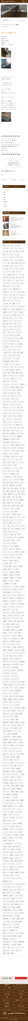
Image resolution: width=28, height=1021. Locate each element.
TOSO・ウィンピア (12, 889)
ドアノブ (4, 551)
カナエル (4, 462)
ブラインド (8, 774)
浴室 (16, 265)
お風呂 (4, 950)
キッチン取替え (15, 586)
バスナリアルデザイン (17, 419)
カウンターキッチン (6, 678)
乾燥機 (4, 245)
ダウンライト (14, 635)
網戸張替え (10, 742)
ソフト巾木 (8, 808)
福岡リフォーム (20, 514)
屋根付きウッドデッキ (7, 924)
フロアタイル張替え (6, 647)
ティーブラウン (15, 468)
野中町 (9, 505)
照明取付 (19, 635)
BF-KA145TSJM (12, 341)
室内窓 (8, 430)
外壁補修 (18, 918)
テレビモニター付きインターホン (9, 884)
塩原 (12, 546)
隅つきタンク (11, 615)
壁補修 (9, 733)
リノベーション (14, 652)
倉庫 (13, 251)
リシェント (17, 875)
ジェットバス (5, 855)
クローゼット (21, 367)
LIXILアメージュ (18, 826)
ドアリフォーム (17, 283)
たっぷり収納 (14, 589)
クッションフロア (15, 338)
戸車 (17, 456)
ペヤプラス (19, 326)
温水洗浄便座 (12, 473)
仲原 (15, 491)
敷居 (18, 407)
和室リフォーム (6, 869)
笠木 (8, 335)
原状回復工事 (8, 794)
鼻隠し (7, 517)
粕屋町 (11, 491)
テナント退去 (12, 878)
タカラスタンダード (19, 257)
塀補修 (16, 860)
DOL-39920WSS (6, 875)
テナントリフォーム (6, 652)
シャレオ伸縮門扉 (6, 629)
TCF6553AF (20, 476)
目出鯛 (4, 540)
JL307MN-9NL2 (12, 439)
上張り (15, 320)
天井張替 (4, 372)
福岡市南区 (16, 546)
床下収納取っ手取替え (7, 910)
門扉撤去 (10, 684)
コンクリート (5, 427)
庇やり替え (11, 829)
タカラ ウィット (19, 817)
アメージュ (19, 808)
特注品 (20, 728)
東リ (4, 419)
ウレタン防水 (5, 563)
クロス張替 (5, 352)
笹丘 (13, 494)
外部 (4, 277)
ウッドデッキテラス (16, 684)
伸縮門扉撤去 (9, 730)
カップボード (19, 523)
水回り (2, 174)
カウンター (11, 248)
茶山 (19, 482)
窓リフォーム (5, 329)
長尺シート (5, 297)
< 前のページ (5, 179)
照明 (11, 294)
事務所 (16, 511)
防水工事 (22, 621)
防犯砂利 (11, 872)
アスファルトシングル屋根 (8, 759)
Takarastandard (5, 260)
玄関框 (4, 915)
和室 (24, 263)
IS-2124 (22, 427)
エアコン (16, 762)
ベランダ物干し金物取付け (8, 843)
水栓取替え (11, 858)
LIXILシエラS (21, 401)
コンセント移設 (11, 826)
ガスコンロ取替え (13, 583)
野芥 (16, 502)
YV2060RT (5, 393)
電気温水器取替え (21, 941)
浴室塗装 (19, 936)
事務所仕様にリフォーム (7, 881)
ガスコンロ (19, 413)
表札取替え (5, 814)
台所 (15, 312)
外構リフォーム (6, 872)
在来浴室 (19, 416)
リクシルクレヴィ (6, 378)
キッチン (18, 947)
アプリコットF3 (6, 534)
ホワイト (10, 479)
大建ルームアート (6, 407)
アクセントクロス (17, 650)
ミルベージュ (13, 407)
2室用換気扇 (18, 768)
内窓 (8, 332)
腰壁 (22, 664)
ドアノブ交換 (11, 762)
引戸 (4, 317)
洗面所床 (4, 846)
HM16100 (9, 349)
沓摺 (21, 407)
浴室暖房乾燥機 (21, 661)
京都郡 (4, 488)
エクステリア (5, 248)
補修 (13, 271)
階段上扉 (22, 785)
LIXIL (20, 271)
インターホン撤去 (6, 785)
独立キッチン (5, 681)
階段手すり (19, 846)
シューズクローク (6, 719)
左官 (21, 424)
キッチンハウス (17, 702)
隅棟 (18, 621)
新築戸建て (12, 572)
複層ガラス (5, 326)
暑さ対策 (4, 528)
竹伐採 (22, 791)
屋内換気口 (5, 907)
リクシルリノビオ (6, 384)
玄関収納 (4, 699)
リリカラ (11, 260)
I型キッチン (11, 702)
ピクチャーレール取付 (7, 927)
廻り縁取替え (19, 823)
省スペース (5, 690)
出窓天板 (22, 834)
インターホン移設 (18, 811)
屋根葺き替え (5, 658)
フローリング (5, 257)
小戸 (15, 517)
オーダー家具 (5, 303)
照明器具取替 (10, 806)
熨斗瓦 (13, 398)
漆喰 (21, 372)
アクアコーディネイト (7, 514)
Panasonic (17, 364)
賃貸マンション (17, 560)
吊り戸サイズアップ (6, 589)
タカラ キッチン (6, 704)
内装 (4, 192)
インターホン (18, 274)
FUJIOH (14, 323)
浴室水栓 (21, 338)
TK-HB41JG (17, 361)
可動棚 (11, 534)
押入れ (4, 904)
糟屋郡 (7, 491)
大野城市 (8, 497)
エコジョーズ (5, 549)
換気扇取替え (5, 858)
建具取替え (14, 710)
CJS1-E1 (4, 465)
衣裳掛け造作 (5, 938)
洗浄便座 (9, 274)
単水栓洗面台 (15, 794)
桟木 (4, 398)
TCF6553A (15, 476)
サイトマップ (21, 1009)
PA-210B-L (5, 416)
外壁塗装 (7, 624)
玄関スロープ (15, 699)
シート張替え (22, 774)
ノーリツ (9, 390)
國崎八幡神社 (19, 788)
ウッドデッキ (8, 459)
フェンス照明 (5, 696)
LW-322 (18, 427)
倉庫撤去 (12, 791)
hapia (17, 280)
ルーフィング (19, 395)
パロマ (10, 413)
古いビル (14, 537)
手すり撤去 (5, 780)
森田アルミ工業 (11, 840)
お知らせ (5, 206)
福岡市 (22, 505)
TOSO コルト (12, 754)
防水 (12, 765)
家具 (22, 297)
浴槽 (21, 618)
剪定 (16, 277)
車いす (10, 707)
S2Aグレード (5, 479)
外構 (10, 251)
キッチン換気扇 (20, 312)
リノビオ (8, 381)
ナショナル (11, 453)
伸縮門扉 (17, 424)
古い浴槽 (18, 612)
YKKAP (17, 268)
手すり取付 (13, 612)
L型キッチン (5, 702)
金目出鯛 (12, 540)
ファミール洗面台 (14, 797)
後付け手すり (5, 320)
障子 (12, 265)
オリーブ (19, 378)
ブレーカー (12, 520)
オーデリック (16, 814)
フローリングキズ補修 (15, 704)
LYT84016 (17, 470)
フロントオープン (6, 450)
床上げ (16, 912)
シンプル (8, 595)
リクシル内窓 (10, 375)
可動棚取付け (5, 895)
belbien (18, 286)
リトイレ (4, 811)
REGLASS (11, 329)
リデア (4, 912)
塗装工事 (10, 621)
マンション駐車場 (18, 577)
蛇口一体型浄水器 (6, 442)
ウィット (4, 263)
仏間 (24, 517)
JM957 (18, 341)
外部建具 (11, 574)
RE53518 (7, 433)
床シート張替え (6, 687)
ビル (4, 251)
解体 (23, 306)
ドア (4, 271)
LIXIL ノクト (13, 886)
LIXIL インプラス (12, 863)
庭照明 (10, 696)
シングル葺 (18, 540)
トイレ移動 (11, 580)
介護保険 (18, 756)
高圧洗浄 (14, 514)
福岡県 (11, 517)
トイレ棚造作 (10, 837)
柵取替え (13, 898)
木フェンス (5, 863)
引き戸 (11, 687)
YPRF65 (18, 393)
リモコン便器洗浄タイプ (7, 476)
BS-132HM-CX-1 (6, 436)
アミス (21, 430)
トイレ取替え (5, 603)
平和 (14, 499)
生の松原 (21, 479)
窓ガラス (4, 332)
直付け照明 (22, 722)
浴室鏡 (4, 664)
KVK (22, 410)
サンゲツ (10, 297)
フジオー (19, 323)
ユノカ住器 (14, 941)
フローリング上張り (6, 710)
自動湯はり (5, 621)
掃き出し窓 (13, 456)
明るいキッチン (21, 589)
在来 (23, 615)
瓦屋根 (14, 621)
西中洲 (15, 482)
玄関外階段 (5, 684)
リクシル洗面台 (6, 346)
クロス (18, 349)
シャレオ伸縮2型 (19, 629)
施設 (20, 294)
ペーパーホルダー (16, 358)
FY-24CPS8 (12, 768)
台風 (14, 655)
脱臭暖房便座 (5, 829)
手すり (11, 268)
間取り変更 (22, 384)
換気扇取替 (19, 736)
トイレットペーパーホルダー (8, 716)
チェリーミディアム (20, 462)
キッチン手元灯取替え (10, 901)
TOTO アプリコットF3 (7, 748)
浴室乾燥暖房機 (14, 733)
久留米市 (4, 505)
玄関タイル (5, 615)
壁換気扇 (8, 592)
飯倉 (8, 499)
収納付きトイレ (6, 641)
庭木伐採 (12, 785)
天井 (4, 369)
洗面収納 (11, 722)
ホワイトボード (12, 404)
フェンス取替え (20, 742)
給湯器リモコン (18, 549)
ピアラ (15, 343)
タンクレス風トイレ (11, 606)
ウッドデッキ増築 (14, 921)
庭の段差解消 (11, 930)
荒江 (22, 482)
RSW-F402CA (14, 447)
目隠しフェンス (6, 745)
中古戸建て (20, 910)
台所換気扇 (14, 315)
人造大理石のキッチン (20, 598)
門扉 (23, 251)
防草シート (15, 401)
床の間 (9, 470)
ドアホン (20, 782)
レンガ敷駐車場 (6, 583)
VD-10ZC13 (22, 445)
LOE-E (18, 525)
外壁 (4, 194)
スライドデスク (6, 306)
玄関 (22, 283)
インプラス (22, 525)
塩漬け (4, 381)
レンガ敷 (15, 632)
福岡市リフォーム (10, 892)
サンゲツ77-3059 (19, 554)
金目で (8, 540)
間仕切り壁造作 (13, 936)
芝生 (19, 245)
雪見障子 (10, 523)
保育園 (4, 788)
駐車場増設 (19, 907)
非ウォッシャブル (15, 774)
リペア (7, 271)
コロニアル (18, 624)
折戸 (8, 520)
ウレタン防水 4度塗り (7, 566)
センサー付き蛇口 (6, 673)
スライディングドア (6, 644)
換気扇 (7, 268)
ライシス (21, 855)
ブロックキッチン (6, 676)
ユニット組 (5, 803)
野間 (12, 508)
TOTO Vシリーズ (12, 751)
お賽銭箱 (9, 494)
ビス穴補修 (11, 780)
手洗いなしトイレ (6, 612)
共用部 (10, 563)
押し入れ (13, 644)
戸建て (8, 950)
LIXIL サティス (20, 866)
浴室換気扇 (13, 433)
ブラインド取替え (18, 852)
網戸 (13, 274)
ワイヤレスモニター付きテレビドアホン (10, 832)
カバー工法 (22, 268)
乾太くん (12, 245)
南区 (4, 485)
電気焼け (17, 372)
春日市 (4, 502)
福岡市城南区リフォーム (20, 309)
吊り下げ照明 (15, 696)
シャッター (21, 248)
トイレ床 (19, 843)
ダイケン (4, 280)
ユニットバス (20, 265)
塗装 (4, 254)
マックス (17, 433)
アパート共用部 (11, 849)
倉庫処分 (17, 791)
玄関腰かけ (22, 696)
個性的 (4, 595)
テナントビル (19, 878)
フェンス (4, 470)
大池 (7, 485)
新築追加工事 (5, 889)
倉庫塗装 (13, 788)
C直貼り (13, 462)
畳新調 (4, 892)
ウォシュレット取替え (20, 745)
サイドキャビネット (6, 635)
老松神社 (4, 494)
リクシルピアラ (13, 346)
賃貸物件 (19, 944)
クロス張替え (14, 647)
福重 (15, 765)
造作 (19, 297)
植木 (7, 277)
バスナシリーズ (11, 424)
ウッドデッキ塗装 (16, 924)
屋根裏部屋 (13, 800)
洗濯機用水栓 (17, 528)
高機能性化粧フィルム (17, 289)
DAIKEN (9, 280)
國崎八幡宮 (16, 488)
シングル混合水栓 (6, 456)
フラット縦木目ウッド (7, 468)
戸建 (23, 274)
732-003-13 (10, 531)
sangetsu (14, 297)
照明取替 (12, 387)
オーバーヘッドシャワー (7, 401)
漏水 (8, 528)
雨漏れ (7, 369)
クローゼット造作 (10, 904)
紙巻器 (22, 352)
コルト (16, 367)
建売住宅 (20, 832)
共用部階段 (10, 699)
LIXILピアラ (19, 346)
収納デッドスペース (6, 898)
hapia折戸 (14, 465)
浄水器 (12, 361)
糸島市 (4, 520)
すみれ (10, 410)
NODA (17, 459)
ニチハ (4, 335)
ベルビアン (14, 286)
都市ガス (14, 390)
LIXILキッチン (5, 817)
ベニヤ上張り (13, 725)
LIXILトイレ (14, 808)
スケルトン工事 (6, 878)
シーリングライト (6, 387)
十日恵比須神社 (21, 537)
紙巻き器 (20, 713)
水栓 (4, 341)
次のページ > (23, 179)
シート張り (10, 632)
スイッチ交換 (16, 508)
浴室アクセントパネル (7, 618)
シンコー (4, 349)
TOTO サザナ (16, 759)
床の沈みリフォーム (12, 938)
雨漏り (9, 372)
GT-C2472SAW (14, 543)
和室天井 (12, 719)
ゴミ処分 (12, 309)
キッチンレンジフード (7, 315)
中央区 (11, 482)
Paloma (14, 413)
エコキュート (22, 762)
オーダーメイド (18, 300)
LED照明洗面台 (20, 670)
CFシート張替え (10, 811)
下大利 (13, 497)
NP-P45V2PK (5, 453)
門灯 (22, 612)
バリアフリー (15, 317)
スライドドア (16, 687)
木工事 (21, 456)
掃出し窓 (4, 742)
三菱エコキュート (6, 765)
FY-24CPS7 (13, 771)
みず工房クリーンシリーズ (15, 442)
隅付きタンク (9, 664)
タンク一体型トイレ (12, 603)
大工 (20, 950)
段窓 (4, 433)
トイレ (22, 947)
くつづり (11, 728)
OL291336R (22, 872)
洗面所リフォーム (13, 866)
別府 (4, 491)
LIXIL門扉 (16, 855)
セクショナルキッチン (16, 410)
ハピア (13, 280)
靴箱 (10, 427)
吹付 (4, 655)
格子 (9, 352)
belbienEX (4, 289)
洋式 (16, 609)
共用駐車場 (11, 577)
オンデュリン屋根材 (20, 681)
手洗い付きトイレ (16, 664)
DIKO (4, 901)
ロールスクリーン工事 (18, 837)
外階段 (7, 323)
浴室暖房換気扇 (6, 439)
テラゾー (20, 421)
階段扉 (14, 846)
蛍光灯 (17, 901)
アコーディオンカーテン (7, 823)
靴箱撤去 (16, 716)
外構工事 (5, 201)
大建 (23, 277)
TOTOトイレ (15, 910)
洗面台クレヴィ (13, 378)
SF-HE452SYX (5, 404)
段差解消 (15, 728)
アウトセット (22, 280)
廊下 (23, 294)
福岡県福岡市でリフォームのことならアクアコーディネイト (14, 1018)
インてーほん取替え (18, 829)
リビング (18, 644)
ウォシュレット (6, 473)
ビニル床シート (9, 419)
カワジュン (5, 355)
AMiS (17, 430)
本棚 (17, 800)
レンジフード (10, 312)
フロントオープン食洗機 (15, 450)
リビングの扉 (22, 551)
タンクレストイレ (20, 606)
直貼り (21, 459)
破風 (4, 517)
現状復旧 (13, 505)
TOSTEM (18, 534)
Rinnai (8, 245)
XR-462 (13, 470)
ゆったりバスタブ (16, 618)
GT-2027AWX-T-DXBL (12, 393)
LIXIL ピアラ (5, 866)
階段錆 (23, 707)
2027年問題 (22, 901)
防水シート (8, 398)
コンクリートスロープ (17, 730)
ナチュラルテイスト (6, 670)
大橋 (20, 488)
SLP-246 (14, 349)
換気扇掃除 (17, 904)
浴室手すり (19, 777)
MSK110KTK (5, 413)
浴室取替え (11, 855)
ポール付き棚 (11, 690)
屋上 (4, 624)
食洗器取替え (5, 739)
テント (10, 638)
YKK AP (19, 780)
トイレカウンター (6, 777)
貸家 (12, 263)
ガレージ (4, 525)
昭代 (8, 768)
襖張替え (22, 687)
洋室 (12, 627)
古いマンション (21, 652)
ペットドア (5, 554)
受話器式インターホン (13, 782)
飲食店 (23, 650)
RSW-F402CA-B (20, 447)
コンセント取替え (16, 927)
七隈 (8, 482)
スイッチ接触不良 (6, 797)
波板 (7, 251)
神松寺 (22, 491)
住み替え (18, 557)
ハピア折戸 (9, 465)
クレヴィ (16, 375)
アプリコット (15, 531)
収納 (14, 523)
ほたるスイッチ (16, 693)
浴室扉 (15, 780)
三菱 (16, 271)
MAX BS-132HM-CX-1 (7, 736)
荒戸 (4, 774)
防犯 (19, 291)
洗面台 (12, 953)
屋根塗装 (12, 624)
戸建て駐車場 (5, 577)
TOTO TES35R (5, 852)
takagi (18, 439)
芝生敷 (19, 632)
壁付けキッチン (6, 598)
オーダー (18, 303)
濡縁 (4, 459)
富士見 (20, 497)
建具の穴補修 (5, 707)
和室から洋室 (20, 647)
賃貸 (11, 499)
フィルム (9, 289)
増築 (8, 525)
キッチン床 (5, 762)
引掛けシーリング (6, 725)
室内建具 (16, 551)
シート (16, 248)
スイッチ (10, 693)
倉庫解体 (4, 309)
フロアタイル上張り (16, 707)
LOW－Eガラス (19, 751)
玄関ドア (8, 286)
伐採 (13, 277)
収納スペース (5, 560)
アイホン (4, 947)
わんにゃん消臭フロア (7, 941)
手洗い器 (4, 606)
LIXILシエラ (11, 814)
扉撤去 (22, 918)
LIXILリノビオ (14, 381)
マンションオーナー (6, 511)
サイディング (19, 332)
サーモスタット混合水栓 (7, 537)
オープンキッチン (12, 681)
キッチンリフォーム (14, 676)
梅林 (24, 488)
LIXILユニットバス (12, 803)
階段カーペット (6, 713)
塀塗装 (12, 860)
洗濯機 (18, 505)
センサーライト (6, 294)
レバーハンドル (10, 551)
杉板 (7, 655)
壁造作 (23, 684)
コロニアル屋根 (19, 655)
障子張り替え (10, 650)
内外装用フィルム (6, 291)
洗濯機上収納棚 (17, 690)
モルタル (11, 254)
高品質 (8, 953)
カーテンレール (6, 572)
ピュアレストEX (19, 898)
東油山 (19, 502)
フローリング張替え (6, 627)
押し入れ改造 (12, 756)
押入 (9, 395)
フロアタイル (11, 257)
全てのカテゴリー (7, 190)
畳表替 (7, 265)
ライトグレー (10, 421)
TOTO (17, 473)
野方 (15, 534)
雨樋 (22, 638)
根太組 (11, 655)
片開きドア (18, 641)
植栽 (10, 277)
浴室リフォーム (17, 615)
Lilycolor (16, 260)
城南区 (4, 482)
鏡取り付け (14, 670)
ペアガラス (11, 326)
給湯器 (22, 387)
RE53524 (12, 445)
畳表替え (4, 650)
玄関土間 (4, 632)
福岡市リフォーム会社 (14, 869)
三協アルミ (13, 430)
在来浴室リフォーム (18, 658)
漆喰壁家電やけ (6, 722)
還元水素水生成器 (6, 361)
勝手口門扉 (20, 860)
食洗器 (4, 592)
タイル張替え (18, 849)
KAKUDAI (4, 531)
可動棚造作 (22, 800)
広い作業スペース (20, 595)
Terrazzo (15, 421)
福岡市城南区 (12, 485)
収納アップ (20, 600)
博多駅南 (21, 499)
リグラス (16, 329)
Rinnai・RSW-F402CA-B (13, 739)
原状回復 (16, 263)
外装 (20, 263)
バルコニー (13, 332)
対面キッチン (12, 598)
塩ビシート (18, 569)
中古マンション (13, 557)
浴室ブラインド (6, 754)
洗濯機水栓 (12, 745)
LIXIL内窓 (4, 375)
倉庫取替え (17, 872)
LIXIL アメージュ (10, 912)
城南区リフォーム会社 (7, 933)
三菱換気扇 (17, 445)
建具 (11, 317)
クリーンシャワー (6, 445)
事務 (20, 306)
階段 (4, 323)
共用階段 (4, 569)
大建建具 (9, 846)
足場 (12, 511)
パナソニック (11, 364)
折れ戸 (14, 742)
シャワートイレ (20, 765)
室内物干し (5, 840)
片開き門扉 (13, 629)
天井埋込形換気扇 (6, 771)
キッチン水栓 (5, 364)
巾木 (4, 808)
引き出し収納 (22, 586)
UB (3, 268)
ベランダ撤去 (12, 918)
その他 (5, 204)
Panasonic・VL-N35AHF (20, 884)
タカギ (7, 341)
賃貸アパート (5, 930)
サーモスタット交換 (13, 713)
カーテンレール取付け (7, 834)
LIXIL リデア (18, 863)
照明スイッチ (11, 549)
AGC (15, 326)
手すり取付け (21, 912)
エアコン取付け (6, 557)
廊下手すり (5, 849)
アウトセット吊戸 (6, 283)
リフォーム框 (5, 728)
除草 (20, 277)
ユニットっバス (19, 803)
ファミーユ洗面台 (6, 800)
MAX (22, 433)
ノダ (13, 459)
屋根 (4, 197)
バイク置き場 (16, 580)
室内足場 (11, 852)
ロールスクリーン (6, 367)
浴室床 (4, 730)
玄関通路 (20, 566)
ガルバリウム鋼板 (16, 335)
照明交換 (17, 387)
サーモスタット (6, 343)
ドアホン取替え (13, 944)
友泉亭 (18, 491)
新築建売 (4, 837)
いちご (15, 843)
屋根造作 (20, 921)
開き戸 (7, 317)
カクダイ (23, 528)
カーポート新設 (17, 574)
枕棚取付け (11, 895)
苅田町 (8, 488)
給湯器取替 (19, 390)
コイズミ (15, 806)
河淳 (9, 355)
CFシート (11, 320)
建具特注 (4, 820)
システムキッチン (14, 673)
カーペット (5, 338)
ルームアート (19, 404)
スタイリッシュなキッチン (16, 592)
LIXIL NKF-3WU (6, 860)
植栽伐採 (4, 312)
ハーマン (4, 390)
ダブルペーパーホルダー (7, 358)
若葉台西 (8, 502)
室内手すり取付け (6, 944)
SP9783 (21, 468)
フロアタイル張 (6, 756)
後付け (21, 317)
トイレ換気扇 (17, 892)
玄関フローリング (20, 725)
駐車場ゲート (13, 777)
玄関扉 (4, 286)
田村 (17, 499)
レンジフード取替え (20, 933)
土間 (9, 338)
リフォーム (13, 947)
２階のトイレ (14, 748)
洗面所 (11, 343)
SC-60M (18, 355)
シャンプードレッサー (7, 667)
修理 (11, 323)
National (22, 450)
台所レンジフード (21, 315)
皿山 (12, 502)
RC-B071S (5, 395)
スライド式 (14, 595)
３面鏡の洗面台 (15, 667)
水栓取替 (14, 736)
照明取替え (17, 722)
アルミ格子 (14, 352)
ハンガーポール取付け (19, 895)
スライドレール (13, 306)
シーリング (5, 826)
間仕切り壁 (17, 627)
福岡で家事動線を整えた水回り (8, 171)
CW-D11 (4, 768)
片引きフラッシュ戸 (11, 820)
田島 (16, 497)
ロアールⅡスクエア (6, 543)
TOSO (12, 367)
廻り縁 (14, 823)
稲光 (12, 488)
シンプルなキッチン (15, 678)
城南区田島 (18, 572)
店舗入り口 (22, 699)
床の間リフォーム (18, 858)
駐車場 (17, 251)
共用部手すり (15, 638)
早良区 (4, 499)
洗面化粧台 (21, 260)
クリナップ (5, 410)
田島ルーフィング (11, 569)
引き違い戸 (5, 638)
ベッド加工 (5, 751)
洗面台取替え (5, 600)
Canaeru (9, 462)
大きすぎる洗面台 (21, 603)
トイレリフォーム (6, 508)
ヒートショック (13, 436)
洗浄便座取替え (6, 918)
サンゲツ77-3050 (11, 554)
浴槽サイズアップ (6, 661)
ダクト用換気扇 (19, 771)
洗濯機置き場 (5, 574)
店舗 (17, 950)
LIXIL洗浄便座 (5, 782)
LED (17, 294)
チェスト (11, 300)
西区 (18, 479)
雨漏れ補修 (12, 369)
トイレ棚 (19, 886)
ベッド (20, 748)
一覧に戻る (14, 179)
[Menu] (25, 1)
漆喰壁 (17, 719)
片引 (12, 283)
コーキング (5, 424)
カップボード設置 (6, 886)
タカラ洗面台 (12, 817)
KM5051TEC (16, 453)
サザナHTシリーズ (6, 546)
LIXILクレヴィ (21, 375)
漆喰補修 (4, 806)
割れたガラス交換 (6, 936)
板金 (11, 335)
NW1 (14, 479)
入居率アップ (15, 566)
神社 (10, 303)
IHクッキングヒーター (7, 586)
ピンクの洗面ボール (12, 600)
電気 (4, 523)
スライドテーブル (6, 791)
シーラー (15, 563)
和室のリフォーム (21, 889)
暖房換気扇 (19, 436)
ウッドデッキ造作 (6, 921)
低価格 (4, 953)
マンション (13, 950)
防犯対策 (22, 291)
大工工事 (14, 427)
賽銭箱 (14, 303)
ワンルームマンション (15, 384)
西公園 (20, 485)
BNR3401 (4, 421)
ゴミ (8, 309)
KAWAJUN (13, 355)
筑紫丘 (19, 494)
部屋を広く (5, 580)
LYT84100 (10, 416)
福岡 (8, 947)
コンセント (5, 693)
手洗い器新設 (12, 641)
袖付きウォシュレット (7, 609)
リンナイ (8, 447)
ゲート (7, 254)
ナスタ (22, 904)
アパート (19, 320)
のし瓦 (17, 398)
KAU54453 (11, 875)
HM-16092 (15, 416)
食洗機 (4, 447)
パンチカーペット (20, 710)
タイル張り (11, 658)
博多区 (23, 494)
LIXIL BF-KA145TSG (20, 754)
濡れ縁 (20, 739)
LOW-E (12, 528)
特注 (18, 352)
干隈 (16, 485)
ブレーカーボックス (19, 520)
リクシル (4, 274)
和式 (13, 609)
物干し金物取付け (16, 834)
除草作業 (17, 785)
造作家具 (4, 300)
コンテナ (8, 788)
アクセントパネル (14, 661)
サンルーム (13, 525)
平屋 (9, 907)
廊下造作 (13, 907)
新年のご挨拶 (9, 915)
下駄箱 (4, 430)
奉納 (4, 794)
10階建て (11, 560)
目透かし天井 (18, 369)
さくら (14, 933)
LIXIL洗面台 (20, 343)
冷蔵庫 (13, 372)
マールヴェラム (13, 291)
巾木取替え (21, 806)
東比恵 (4, 497)
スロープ (4, 733)
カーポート (19, 517)
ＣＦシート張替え (16, 915)
